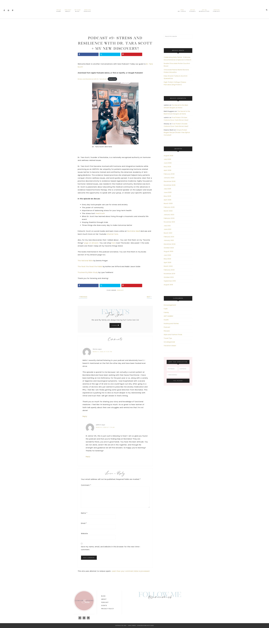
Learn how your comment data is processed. (131, 571)
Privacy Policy (107, 609)
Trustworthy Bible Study (88, 272)
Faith (166, 309)
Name (84, 513)
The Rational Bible (85, 261)
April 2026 (167, 170)
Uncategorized (169, 342)
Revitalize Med (133, 231)
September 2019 (170, 281)
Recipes (167, 331)
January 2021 (169, 240)
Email (84, 523)
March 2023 (168, 211)
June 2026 (168, 163)
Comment (86, 485)
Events (115, 325)
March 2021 (168, 233)
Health (166, 320)
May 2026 (167, 167)
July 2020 (167, 255)
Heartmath (100, 213)
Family (166, 312)
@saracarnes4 (160, 597)
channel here (112, 234)
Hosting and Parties (171, 323)
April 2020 (167, 262)
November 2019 (169, 273)
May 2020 (167, 259)
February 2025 (169, 207)
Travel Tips (168, 338)
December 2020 (169, 244)
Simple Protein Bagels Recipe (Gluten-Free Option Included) (177, 132)
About (104, 599)
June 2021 (167, 229)
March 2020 (168, 266)
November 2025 (169, 185)
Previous (83, 297)
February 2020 (169, 270)
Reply (85, 416)
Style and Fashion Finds (173, 334)
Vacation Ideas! (170, 346)
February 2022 (169, 218)
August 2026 (168, 155)
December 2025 (169, 181)
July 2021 (167, 226)
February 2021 (169, 237)
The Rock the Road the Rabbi (90, 266)
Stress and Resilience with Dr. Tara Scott (92, 79)
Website (84, 533)
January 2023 (169, 214)
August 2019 (168, 285)
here (114, 243)
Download (112, 79)
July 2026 (167, 159)
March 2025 (168, 203)
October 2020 (169, 248)
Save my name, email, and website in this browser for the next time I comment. (110, 548)
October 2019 (168, 277)
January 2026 (169, 178)
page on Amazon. (91, 243)
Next (148, 297)
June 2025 (168, 192)
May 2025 (167, 196)
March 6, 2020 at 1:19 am (105, 427)
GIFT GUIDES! (168, 316)
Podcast (120, 290)
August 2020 (168, 251)
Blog (103, 596)
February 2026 (169, 174)
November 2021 (169, 222)
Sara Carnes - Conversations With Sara (141, 625)
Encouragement (170, 305)
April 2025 (167, 200)
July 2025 (167, 189)
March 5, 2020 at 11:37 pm (102, 351)
